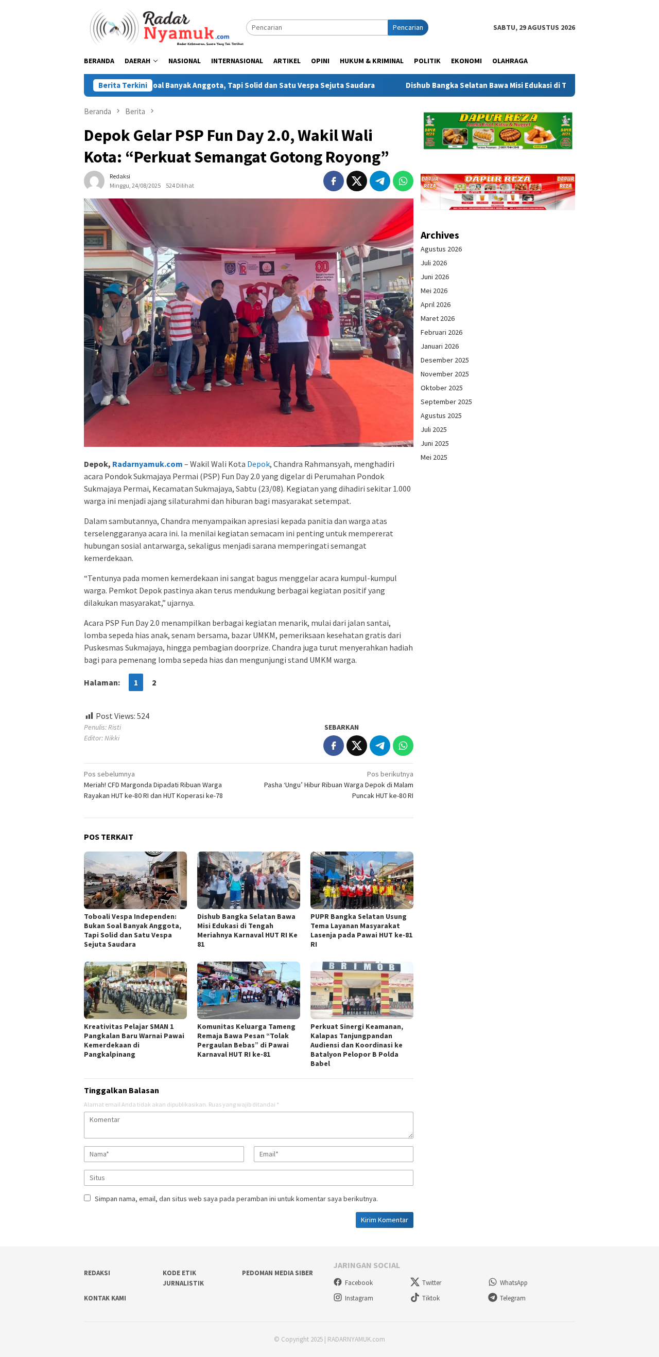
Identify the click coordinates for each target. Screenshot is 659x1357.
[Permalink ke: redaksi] (94, 180)
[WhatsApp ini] (403, 181)
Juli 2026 (434, 262)
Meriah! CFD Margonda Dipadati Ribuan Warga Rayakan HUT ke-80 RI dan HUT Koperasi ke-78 (153, 784)
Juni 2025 (435, 443)
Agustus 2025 (441, 415)
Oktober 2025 (442, 387)
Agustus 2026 (441, 249)
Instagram (359, 1298)
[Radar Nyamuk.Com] (165, 26)
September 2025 (446, 401)
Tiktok (431, 1298)
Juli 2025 (434, 429)
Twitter (431, 1282)
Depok (258, 464)
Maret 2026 (438, 318)
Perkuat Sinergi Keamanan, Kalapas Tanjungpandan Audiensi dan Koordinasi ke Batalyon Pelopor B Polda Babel (356, 1045)
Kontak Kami (105, 1298)
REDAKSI (97, 1273)
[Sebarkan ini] (333, 181)
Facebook (359, 1282)
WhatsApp (514, 1282)
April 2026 (435, 304)
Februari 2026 (441, 332)
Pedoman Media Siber (277, 1273)
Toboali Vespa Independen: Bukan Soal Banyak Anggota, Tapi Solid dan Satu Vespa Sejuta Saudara (132, 930)
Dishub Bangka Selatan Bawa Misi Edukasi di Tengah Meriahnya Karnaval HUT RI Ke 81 (501, 85)
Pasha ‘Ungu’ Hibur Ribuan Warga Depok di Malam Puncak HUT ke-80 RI (338, 784)
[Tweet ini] (356, 181)
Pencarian (408, 27)
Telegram (513, 1298)
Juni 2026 (435, 276)
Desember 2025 (445, 360)
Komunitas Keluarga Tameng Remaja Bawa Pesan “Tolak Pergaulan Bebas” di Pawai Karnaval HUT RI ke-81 (246, 1040)
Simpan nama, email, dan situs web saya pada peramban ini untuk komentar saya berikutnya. (236, 1198)
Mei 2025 (434, 457)
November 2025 (445, 373)
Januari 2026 (440, 346)
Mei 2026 (434, 290)
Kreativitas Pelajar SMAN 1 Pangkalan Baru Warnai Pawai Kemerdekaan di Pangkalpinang (134, 1040)
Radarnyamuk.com (147, 464)
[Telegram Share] (380, 181)
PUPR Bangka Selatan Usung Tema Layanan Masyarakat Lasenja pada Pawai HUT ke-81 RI (361, 930)
